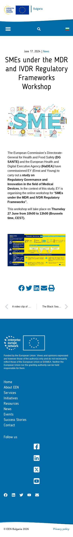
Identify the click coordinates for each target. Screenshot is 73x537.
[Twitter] (21, 495)
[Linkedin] (13, 495)
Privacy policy (61, 529)
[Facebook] (5, 495)
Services (10, 393)
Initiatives (11, 398)
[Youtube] (29, 495)
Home (8, 382)
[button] (8, 29)
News (46, 51)
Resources (11, 404)
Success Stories (15, 420)
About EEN (11, 387)
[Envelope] (37, 495)
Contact (9, 425)
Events (8, 414)
